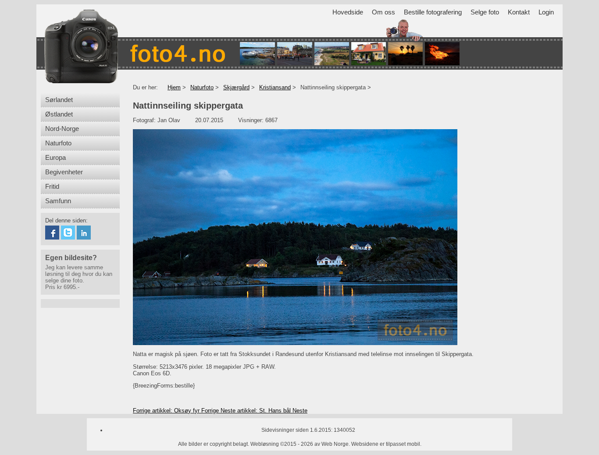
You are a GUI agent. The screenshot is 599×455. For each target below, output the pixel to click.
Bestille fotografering (433, 12)
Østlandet (59, 114)
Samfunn (58, 201)
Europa (55, 157)
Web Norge (335, 444)
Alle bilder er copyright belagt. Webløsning (228, 444)
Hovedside (347, 12)
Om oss (383, 12)
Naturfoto (58, 143)
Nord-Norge (62, 128)
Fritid (52, 186)
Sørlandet (59, 99)
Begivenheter (64, 172)
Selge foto (485, 12)
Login (546, 12)
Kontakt (519, 12)
